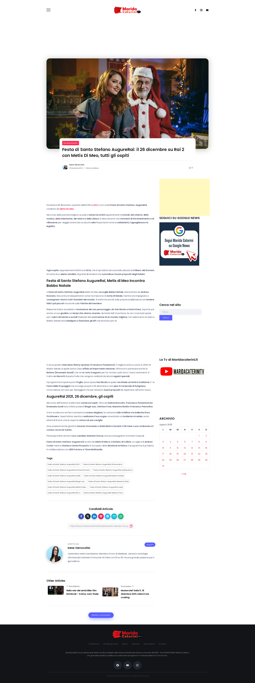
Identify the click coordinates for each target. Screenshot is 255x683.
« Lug (183, 473)
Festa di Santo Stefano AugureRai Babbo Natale (104, 476)
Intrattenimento (70, 143)
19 (178, 453)
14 (192, 447)
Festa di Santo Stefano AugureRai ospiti (106, 487)
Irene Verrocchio (76, 164)
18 (170, 453)
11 (170, 447)
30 (206, 459)
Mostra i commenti (101, 615)
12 (178, 447)
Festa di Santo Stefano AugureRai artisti (64, 476)
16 (206, 447)
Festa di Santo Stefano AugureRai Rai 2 (64, 493)
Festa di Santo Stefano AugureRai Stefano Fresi (103, 493)
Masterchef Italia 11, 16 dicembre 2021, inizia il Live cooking (135, 594)
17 (163, 453)
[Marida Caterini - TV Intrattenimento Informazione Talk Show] (127, 10)
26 (177, 459)
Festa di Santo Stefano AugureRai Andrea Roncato (69, 470)
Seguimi (149, 544)
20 (185, 453)
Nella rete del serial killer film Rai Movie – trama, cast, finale (82, 592)
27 (185, 459)
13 (185, 447)
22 (199, 453)
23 (206, 453)
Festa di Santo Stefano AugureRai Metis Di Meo (67, 487)
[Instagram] (200, 10)
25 (170, 459)
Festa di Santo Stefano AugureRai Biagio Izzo (66, 481)
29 (199, 459)
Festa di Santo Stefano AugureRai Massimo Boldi (108, 481)
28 (192, 459)
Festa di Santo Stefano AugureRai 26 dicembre (102, 464)
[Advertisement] (184, 197)
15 (199, 447)
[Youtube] (206, 10)
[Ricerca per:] (180, 311)
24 (163, 459)
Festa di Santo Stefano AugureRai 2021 (64, 464)
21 (192, 453)
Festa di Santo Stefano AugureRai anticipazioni (113, 470)
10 (163, 447)
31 (163, 466)
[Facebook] (194, 10)
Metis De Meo (67, 208)
